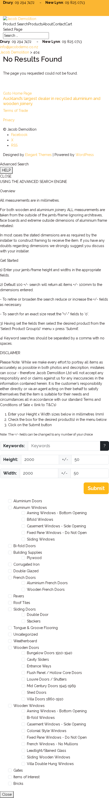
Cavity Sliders (38, 659)
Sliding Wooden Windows (48, 757)
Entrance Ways (39, 666)
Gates (18, 770)
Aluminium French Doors (47, 583)
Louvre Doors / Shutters (47, 679)
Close (7, 794)
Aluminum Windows (30, 508)
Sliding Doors (24, 609)
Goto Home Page (17, 93)
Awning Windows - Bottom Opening (57, 513)
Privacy (9, 120)
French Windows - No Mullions (52, 744)
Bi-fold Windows (41, 718)
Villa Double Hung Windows (50, 764)
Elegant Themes (38, 155)
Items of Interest (26, 777)
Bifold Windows (40, 519)
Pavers (18, 596)
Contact (59, 24)
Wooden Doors (26, 648)
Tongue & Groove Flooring (35, 628)
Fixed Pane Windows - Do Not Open (57, 533)
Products (35, 24)
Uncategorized (25, 634)
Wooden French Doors (46, 589)
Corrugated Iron (26, 564)
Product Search (15, 24)
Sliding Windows (41, 539)
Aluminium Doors (27, 501)
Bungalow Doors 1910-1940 (49, 653)
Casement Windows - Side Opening (56, 526)
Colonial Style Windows (46, 731)
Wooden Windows (29, 706)
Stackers (34, 621)
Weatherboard (25, 641)
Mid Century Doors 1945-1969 (51, 686)
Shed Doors (36, 692)
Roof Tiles (21, 603)
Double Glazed (26, 571)
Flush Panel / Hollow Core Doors (54, 673)
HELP (6, 170)
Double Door (37, 615)
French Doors (24, 578)
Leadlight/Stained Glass (46, 751)
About (48, 24)
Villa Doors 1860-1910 (45, 699)
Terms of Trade (15, 111)
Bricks (18, 784)
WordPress (85, 155)
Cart (68, 24)
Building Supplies (27, 552)
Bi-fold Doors (24, 546)
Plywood (34, 558)
